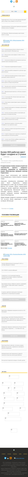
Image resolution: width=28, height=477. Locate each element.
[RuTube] (14, 2)
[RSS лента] (17, 2)
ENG (16, 11)
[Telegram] (11, 2)
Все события (14, 335)
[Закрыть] (25, 12)
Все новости (14, 145)
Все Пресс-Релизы (14, 299)
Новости (23, 157)
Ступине (11, 208)
